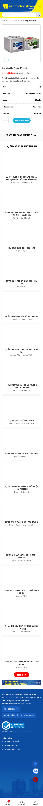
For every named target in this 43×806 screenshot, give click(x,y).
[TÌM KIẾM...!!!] (38, 14)
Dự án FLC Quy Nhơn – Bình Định (21, 248)
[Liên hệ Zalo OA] (35, 771)
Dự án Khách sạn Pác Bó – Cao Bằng (21, 316)
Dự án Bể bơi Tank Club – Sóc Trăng (21, 522)
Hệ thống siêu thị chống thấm (20, 715)
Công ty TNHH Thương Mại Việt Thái (23, 731)
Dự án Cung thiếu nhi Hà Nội (21, 421)
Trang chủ (5, 21)
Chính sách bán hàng (11, 745)
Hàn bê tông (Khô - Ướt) (27, 21)
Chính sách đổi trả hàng (12, 749)
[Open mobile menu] (40, 6)
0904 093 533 (13, 709)
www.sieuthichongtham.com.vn (20, 703)
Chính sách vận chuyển (11, 741)
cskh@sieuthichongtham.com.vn (18, 701)
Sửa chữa (14, 21)
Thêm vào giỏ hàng (21, 120)
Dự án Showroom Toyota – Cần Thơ (21, 454)
